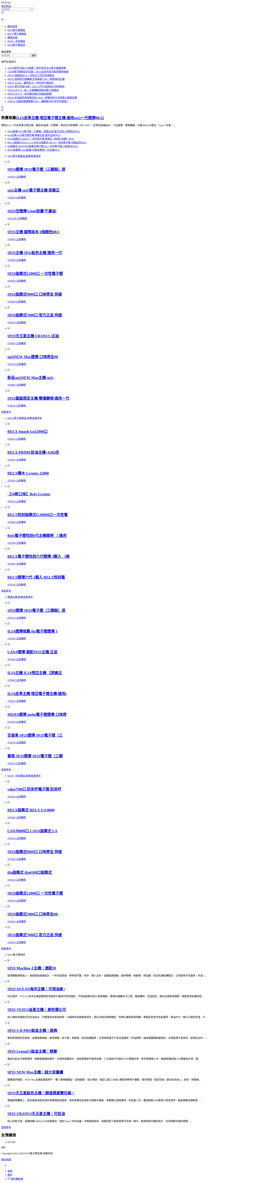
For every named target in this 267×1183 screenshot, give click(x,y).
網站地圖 (6, 1159)
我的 (9, 1174)
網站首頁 (12, 26)
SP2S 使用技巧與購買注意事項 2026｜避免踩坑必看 (36, 79)
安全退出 (6, 6)
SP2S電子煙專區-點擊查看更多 (24, 156)
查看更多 (6, 412)
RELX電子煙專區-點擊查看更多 (24, 418)
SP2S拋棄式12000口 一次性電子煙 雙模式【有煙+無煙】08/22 (40, 139)
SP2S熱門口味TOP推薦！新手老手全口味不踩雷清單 (36, 68)
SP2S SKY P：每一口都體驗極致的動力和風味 (33, 90)
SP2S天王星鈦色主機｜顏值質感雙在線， (41, 1093)
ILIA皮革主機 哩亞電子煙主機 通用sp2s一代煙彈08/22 (60, 118)
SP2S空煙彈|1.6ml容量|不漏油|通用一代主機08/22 (33, 150)
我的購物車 (17, 1179)
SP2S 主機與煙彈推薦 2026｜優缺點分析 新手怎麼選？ (38, 101)
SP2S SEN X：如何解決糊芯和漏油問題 (29, 94)
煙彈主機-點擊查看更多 (20, 597)
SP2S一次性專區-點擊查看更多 (24, 776)
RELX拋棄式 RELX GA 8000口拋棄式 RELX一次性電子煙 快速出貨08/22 (47, 142)
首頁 (9, 1171)
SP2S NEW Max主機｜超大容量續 (35, 1072)
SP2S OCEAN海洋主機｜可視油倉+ (36, 989)
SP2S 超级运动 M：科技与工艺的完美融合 (31, 75)
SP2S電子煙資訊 (16, 45)
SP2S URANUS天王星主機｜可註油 (36, 1114)
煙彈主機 (12, 37)
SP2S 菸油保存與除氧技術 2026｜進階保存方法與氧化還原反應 (42, 97)
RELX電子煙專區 (16, 34)
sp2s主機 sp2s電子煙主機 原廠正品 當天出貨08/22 (34, 135)
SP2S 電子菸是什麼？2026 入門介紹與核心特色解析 (36, 86)
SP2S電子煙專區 (16, 30)
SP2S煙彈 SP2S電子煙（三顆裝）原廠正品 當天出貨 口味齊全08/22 (43, 131)
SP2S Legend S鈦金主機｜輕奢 (32, 1051)
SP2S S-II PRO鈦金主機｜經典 (32, 1030)
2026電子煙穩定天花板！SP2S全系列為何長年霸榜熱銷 (37, 71)
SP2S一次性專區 (16, 41)
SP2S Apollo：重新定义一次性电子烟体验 (30, 83)
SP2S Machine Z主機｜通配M (31, 968)
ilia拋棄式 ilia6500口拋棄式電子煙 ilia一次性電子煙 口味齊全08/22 (42, 146)
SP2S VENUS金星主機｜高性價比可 (36, 1010)
